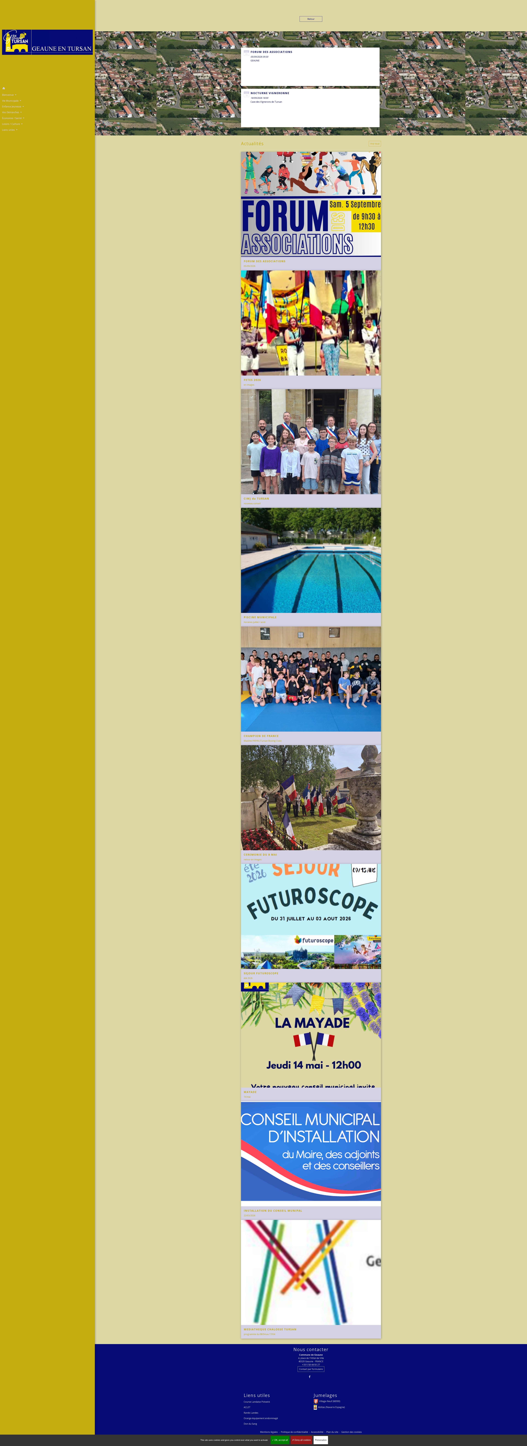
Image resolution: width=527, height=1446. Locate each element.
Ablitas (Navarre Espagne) (331, 1407)
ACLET (247, 1407)
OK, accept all (281, 1440)
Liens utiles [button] (9, 129)
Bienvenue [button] (8, 94)
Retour (311, 18)
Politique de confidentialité (294, 1432)
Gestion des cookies (351, 1432)
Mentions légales (269, 1432)
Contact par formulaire (311, 1369)
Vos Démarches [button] (11, 112)
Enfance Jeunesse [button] (12, 106)
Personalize (321, 1440)
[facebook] (311, 1377)
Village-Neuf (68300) (329, 1401)
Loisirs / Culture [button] (11, 124)
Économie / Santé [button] (12, 118)
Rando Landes (251, 1412)
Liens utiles (257, 1395)
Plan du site (332, 1432)
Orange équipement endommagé (261, 1418)
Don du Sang (250, 1423)
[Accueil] (47, 43)
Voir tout (374, 39)
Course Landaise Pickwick (257, 1401)
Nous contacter (310, 1349)
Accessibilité (317, 1432)
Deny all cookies (302, 1440)
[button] (47, 89)
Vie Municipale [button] (10, 100)
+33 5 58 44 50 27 (311, 1364)
